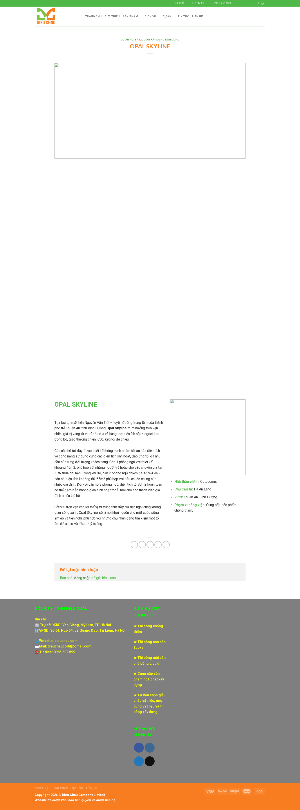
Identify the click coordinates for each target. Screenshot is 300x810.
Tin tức (183, 16)
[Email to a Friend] (150, 544)
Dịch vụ (150, 16)
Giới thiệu (112, 16)
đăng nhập (82, 578)
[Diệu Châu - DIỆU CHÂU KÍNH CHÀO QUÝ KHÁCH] (57, 16)
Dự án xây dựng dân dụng (160, 39)
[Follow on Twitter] (247, 3)
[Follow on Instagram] (243, 3)
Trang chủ (93, 16)
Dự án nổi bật (130, 39)
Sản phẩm (130, 16)
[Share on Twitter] (142, 544)
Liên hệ (197, 16)
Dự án (167, 16)
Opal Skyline (117, 428)
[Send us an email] (251, 3)
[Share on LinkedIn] (166, 544)
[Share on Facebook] (134, 544)
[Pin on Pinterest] (158, 544)
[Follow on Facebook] (239, 3)
